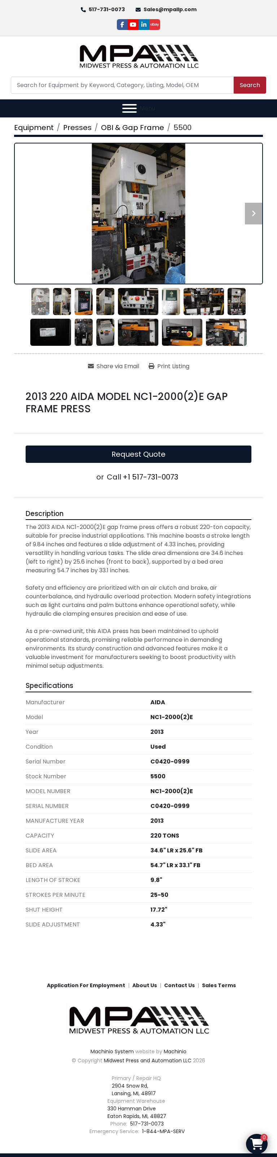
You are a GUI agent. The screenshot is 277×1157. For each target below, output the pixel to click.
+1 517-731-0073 (150, 477)
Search (250, 85)
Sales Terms (219, 985)
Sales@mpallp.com (170, 9)
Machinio (175, 1051)
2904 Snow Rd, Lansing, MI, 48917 (134, 1089)
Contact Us (179, 985)
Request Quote (138, 454)
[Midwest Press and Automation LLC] (138, 1019)
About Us (144, 985)
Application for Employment (86, 985)
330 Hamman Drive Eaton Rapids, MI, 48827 (136, 1112)
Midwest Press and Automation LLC (148, 1060)
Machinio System (112, 1051)
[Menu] (129, 108)
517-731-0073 (107, 9)
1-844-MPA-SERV (163, 1131)
